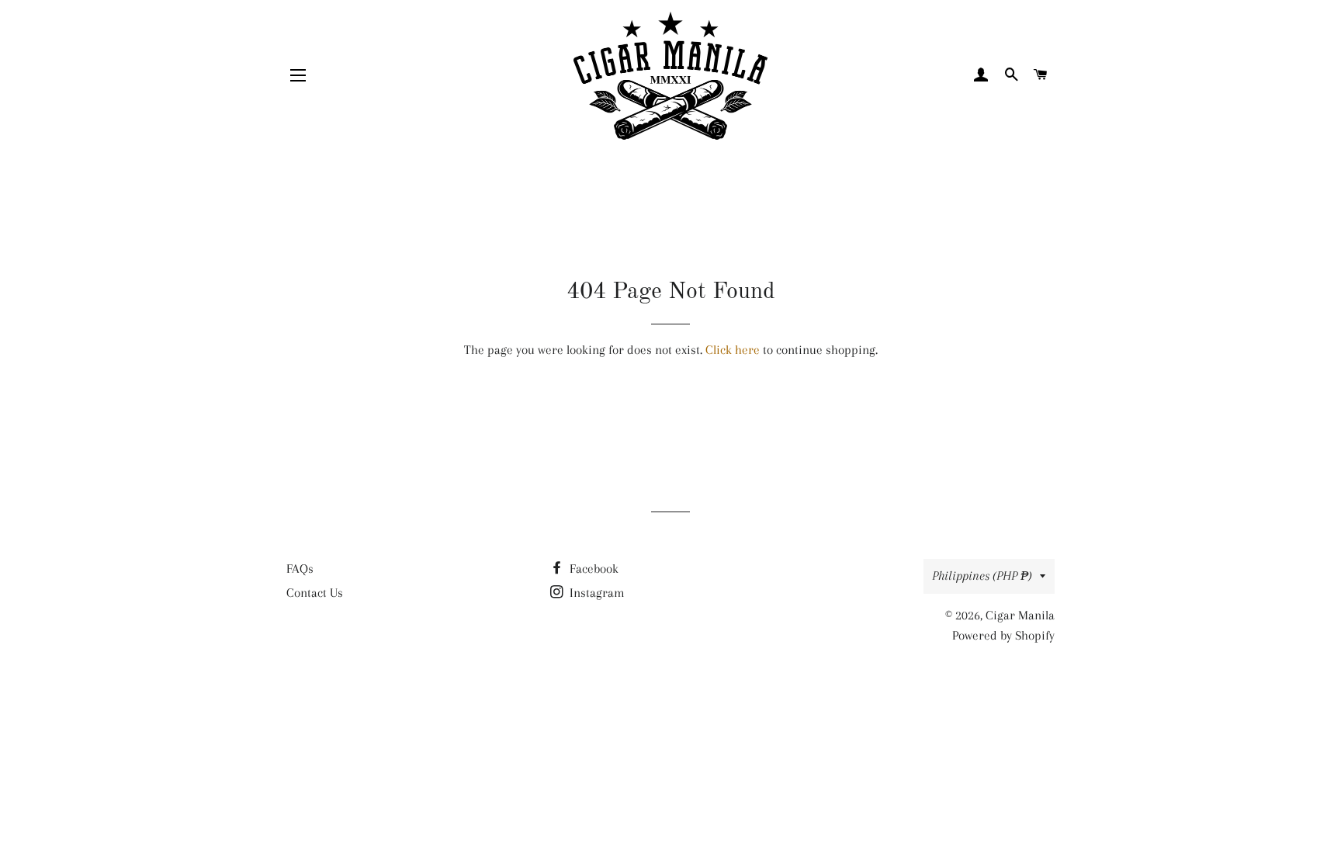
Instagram (596, 592)
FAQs (300, 568)
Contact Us (314, 592)
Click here (732, 349)
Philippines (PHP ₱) (982, 575)
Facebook (593, 568)
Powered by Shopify (1003, 635)
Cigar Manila (1020, 615)
